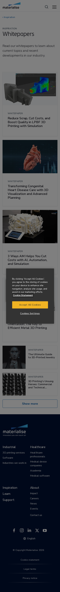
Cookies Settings (30, 313)
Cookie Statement (23, 295)
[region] (30, 296)
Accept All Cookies (30, 304)
